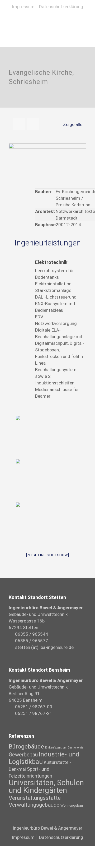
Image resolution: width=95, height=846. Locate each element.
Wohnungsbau (71, 805)
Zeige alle (72, 124)
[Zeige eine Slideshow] (47, 555)
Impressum (23, 6)
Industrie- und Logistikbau (44, 757)
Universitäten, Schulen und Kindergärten (46, 786)
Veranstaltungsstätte (35, 798)
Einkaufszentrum (55, 747)
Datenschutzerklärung (61, 6)
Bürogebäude (26, 746)
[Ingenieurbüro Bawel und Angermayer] (47, 20)
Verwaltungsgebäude (34, 805)
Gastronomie (75, 747)
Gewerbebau (23, 754)
